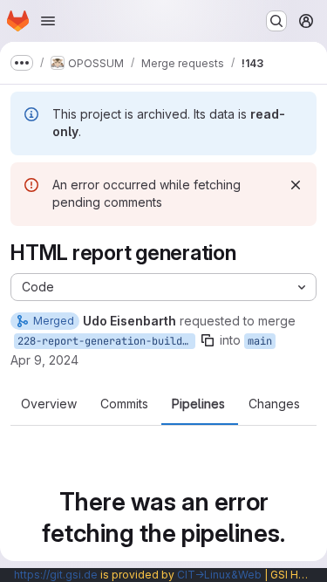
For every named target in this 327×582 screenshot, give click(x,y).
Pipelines (198, 404)
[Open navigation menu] (48, 21)
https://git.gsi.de (56, 574)
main (260, 341)
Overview (49, 404)
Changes (274, 404)
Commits (124, 404)
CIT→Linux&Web (219, 574)
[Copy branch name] (207, 340)
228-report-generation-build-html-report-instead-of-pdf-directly (106, 341)
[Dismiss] (295, 185)
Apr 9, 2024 (44, 360)
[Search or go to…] (276, 20)
